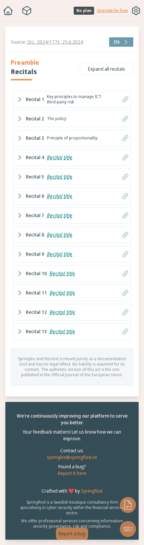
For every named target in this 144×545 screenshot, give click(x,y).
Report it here (70, 478)
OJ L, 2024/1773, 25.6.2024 (55, 42)
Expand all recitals (103, 69)
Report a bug (70, 533)
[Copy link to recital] (122, 99)
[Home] (8, 11)
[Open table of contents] (125, 529)
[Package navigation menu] (27, 11)
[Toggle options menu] (136, 11)
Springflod (90, 496)
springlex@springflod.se (70, 462)
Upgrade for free (112, 10)
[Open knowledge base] (125, 505)
